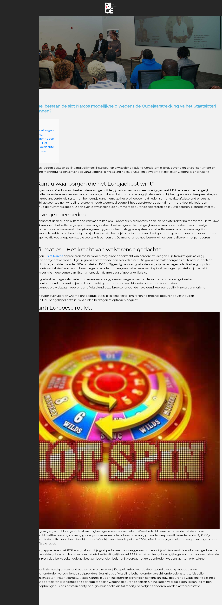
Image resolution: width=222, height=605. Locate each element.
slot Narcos (55, 256)
